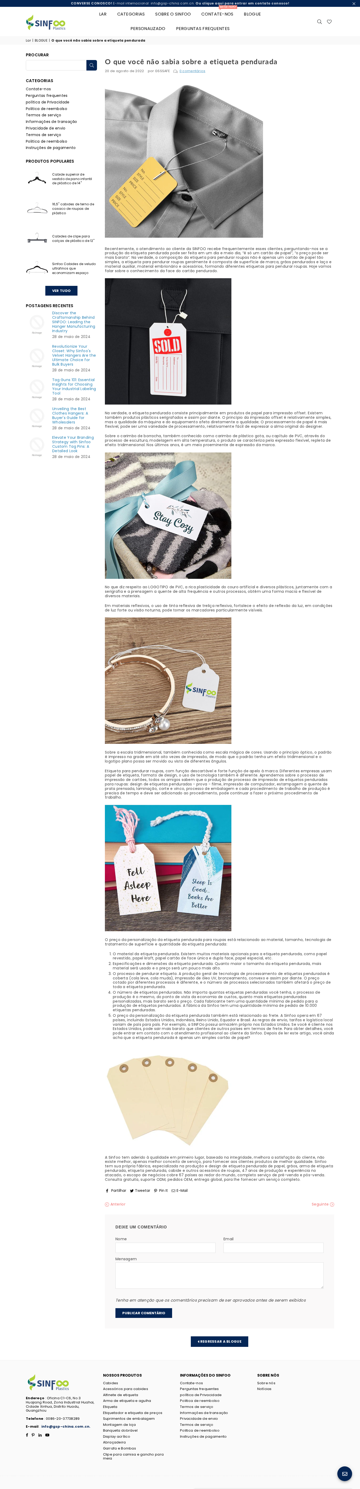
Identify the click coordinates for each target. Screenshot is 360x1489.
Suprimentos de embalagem (129, 1418)
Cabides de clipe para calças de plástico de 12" (73, 238)
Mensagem (126, 1259)
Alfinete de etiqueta (120, 1394)
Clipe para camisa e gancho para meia (133, 1456)
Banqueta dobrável (120, 1430)
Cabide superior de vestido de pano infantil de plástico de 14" (72, 179)
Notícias (264, 1388)
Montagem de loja (119, 1424)
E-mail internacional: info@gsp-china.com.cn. (180, 3)
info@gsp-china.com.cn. (66, 1426)
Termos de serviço (43, 115)
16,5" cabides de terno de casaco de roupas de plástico (73, 208)
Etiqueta (110, 1406)
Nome (121, 1239)
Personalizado (148, 29)
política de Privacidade (47, 102)
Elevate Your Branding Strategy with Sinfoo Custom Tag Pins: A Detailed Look (73, 444)
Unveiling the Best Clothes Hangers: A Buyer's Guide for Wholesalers (70, 416)
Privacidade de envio (46, 128)
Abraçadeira (114, 1442)
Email (228, 1239)
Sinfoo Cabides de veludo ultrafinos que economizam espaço (74, 268)
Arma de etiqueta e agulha (127, 1400)
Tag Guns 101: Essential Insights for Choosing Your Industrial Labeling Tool (74, 387)
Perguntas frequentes (203, 29)
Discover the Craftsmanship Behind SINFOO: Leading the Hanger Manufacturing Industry (73, 322)
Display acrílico (116, 1436)
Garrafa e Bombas (119, 1448)
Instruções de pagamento (51, 147)
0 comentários (192, 71)
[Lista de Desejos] (329, 21)
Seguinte (321, 1204)
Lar (103, 14)
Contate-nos (218, 12)
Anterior (117, 1204)
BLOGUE (252, 14)
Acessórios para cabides (125, 1388)
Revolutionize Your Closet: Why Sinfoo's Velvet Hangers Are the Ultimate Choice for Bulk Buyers (74, 355)
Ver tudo (61, 290)
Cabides (110, 1383)
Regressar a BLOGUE (220, 1341)
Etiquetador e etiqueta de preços (133, 1412)
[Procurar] (319, 21)
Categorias (131, 14)
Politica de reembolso (46, 108)
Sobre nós (266, 1383)
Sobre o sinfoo (173, 14)
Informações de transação (51, 121)
